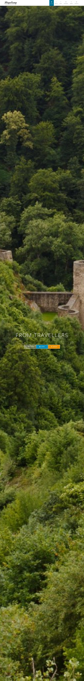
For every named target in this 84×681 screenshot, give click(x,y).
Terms (71, 3)
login (43, 346)
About (56, 3)
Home (51, 3)
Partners (66, 3)
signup (55, 346)
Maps (61, 3)
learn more (31, 346)
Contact (76, 3)
